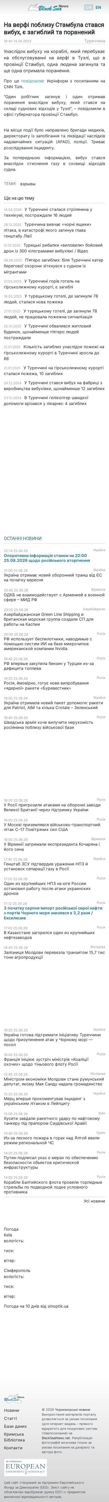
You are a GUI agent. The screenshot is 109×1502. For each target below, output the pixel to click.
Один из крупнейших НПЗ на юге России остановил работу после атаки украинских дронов (47, 888)
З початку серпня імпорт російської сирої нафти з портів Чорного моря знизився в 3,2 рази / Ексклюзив (53, 912)
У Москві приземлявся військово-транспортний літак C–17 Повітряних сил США (52, 827)
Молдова (97, 947)
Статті (10, 1418)
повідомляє (31, 80)
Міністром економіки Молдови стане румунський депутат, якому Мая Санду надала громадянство (54, 1081)
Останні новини (23, 538)
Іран (102, 1113)
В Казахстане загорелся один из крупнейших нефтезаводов (49, 935)
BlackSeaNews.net (56, 1438)
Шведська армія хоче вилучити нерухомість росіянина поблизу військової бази (48, 725)
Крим (101, 1133)
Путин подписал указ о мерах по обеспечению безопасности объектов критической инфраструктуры (51, 1162)
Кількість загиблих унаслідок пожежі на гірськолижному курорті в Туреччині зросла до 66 (54, 352)
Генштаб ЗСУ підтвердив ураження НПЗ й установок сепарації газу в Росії (46, 866)
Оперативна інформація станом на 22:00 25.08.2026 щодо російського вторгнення (47, 558)
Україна (99, 550)
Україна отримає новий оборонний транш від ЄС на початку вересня (53, 577)
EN (98, 7)
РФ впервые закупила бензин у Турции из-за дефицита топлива (49, 666)
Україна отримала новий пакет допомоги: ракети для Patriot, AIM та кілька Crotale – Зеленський (53, 705)
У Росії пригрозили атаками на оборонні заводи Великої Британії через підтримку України (52, 807)
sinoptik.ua (58, 1306)
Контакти (13, 1447)
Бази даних (15, 1426)
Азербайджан (94, 609)
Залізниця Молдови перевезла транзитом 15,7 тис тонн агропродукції (54, 955)
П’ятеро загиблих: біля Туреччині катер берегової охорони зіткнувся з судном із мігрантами (53, 265)
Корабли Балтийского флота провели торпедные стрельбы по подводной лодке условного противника (53, 1187)
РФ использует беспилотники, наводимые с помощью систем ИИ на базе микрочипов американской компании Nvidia (48, 643)
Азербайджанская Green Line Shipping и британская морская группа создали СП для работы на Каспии (49, 619)
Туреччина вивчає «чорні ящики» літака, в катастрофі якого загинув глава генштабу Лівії (48, 230)
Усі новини (94, 1200)
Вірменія (98, 589)
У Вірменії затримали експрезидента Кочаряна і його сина (52, 846)
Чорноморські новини (72, 1410)
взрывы (27, 183)
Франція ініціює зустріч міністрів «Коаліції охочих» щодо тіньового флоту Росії (46, 1062)
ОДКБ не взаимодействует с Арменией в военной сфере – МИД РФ (54, 597)
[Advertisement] (54, 469)
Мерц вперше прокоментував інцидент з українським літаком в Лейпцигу (44, 1101)
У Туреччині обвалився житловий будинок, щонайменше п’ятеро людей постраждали (47, 331)
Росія (101, 634)
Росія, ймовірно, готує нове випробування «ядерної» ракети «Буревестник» (46, 685)
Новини (11, 1410)
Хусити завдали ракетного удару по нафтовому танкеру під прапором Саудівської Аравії (52, 1121)
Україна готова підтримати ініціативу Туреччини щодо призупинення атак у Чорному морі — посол (52, 1039)
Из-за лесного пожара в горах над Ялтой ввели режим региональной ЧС (52, 1140)
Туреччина (94, 40)
